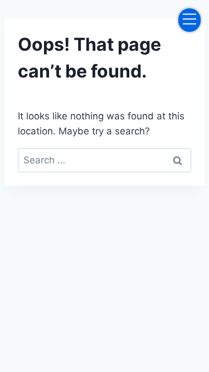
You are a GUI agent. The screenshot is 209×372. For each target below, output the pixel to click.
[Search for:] (104, 160)
